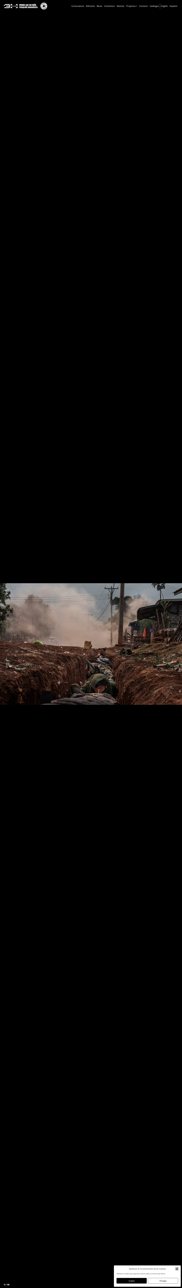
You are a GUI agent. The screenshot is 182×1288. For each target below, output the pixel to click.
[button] (177, 1269)
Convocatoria (77, 6)
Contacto (143, 6)
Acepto (132, 1281)
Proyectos (131, 6)
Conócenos (109, 6)
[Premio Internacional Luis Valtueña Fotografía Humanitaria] (25, 6)
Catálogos (154, 6)
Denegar (163, 1281)
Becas (99, 6)
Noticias (120, 6)
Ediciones (90, 6)
